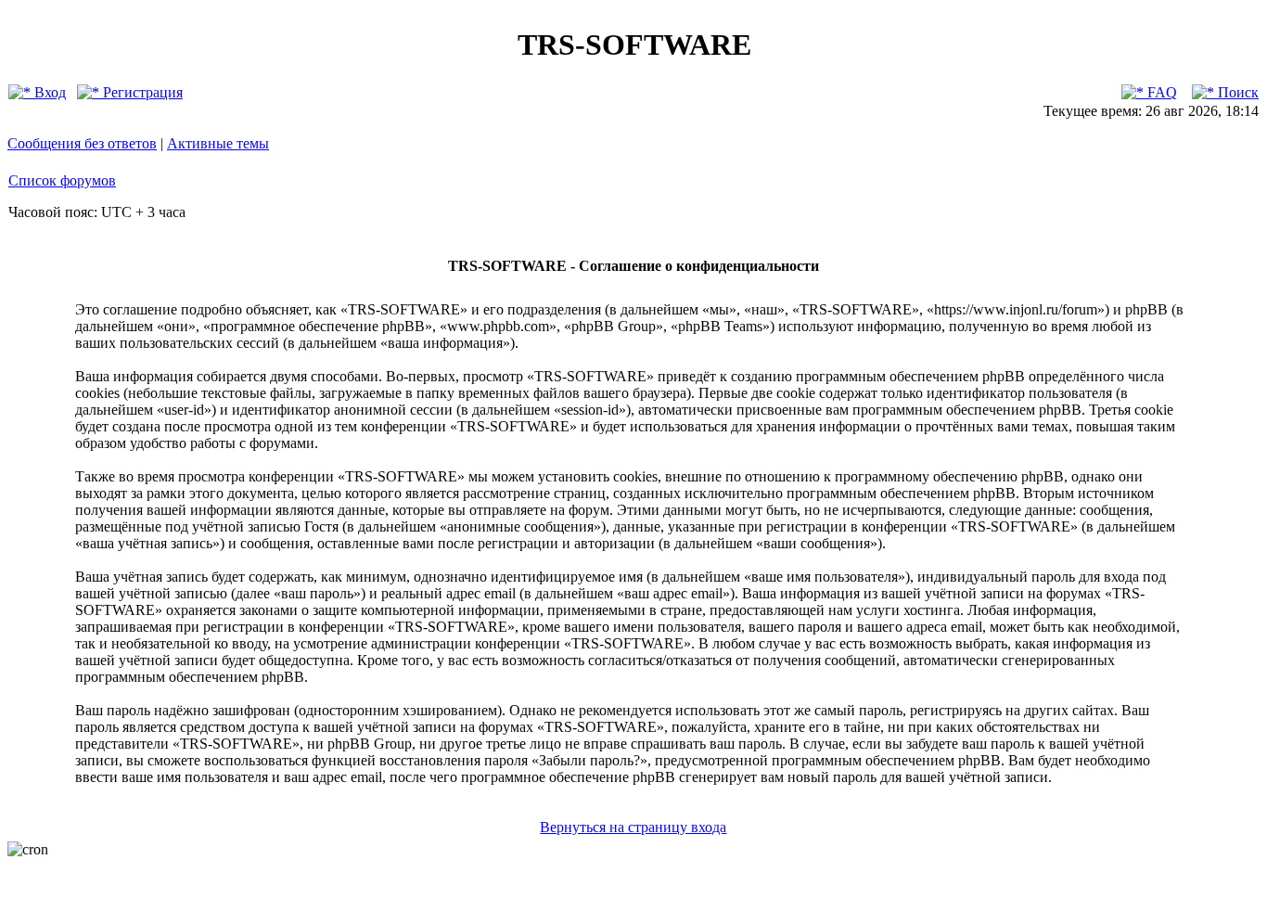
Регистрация (141, 92)
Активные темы (218, 143)
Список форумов (62, 180)
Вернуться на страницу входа (633, 827)
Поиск (1236, 92)
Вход (48, 92)
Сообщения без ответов (82, 143)
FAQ (1160, 92)
